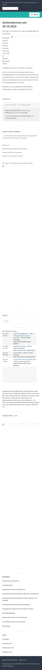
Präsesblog (6, 626)
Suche (16, 8)
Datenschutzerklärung (9, 660)
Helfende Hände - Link (9, 415)
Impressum (22, 660)
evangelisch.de (7, 585)
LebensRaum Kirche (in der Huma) (13, 622)
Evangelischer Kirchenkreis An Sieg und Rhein (17, 609)
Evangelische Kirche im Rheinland (13, 589)
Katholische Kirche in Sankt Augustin (14, 617)
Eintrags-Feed (7, 643)
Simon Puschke (11, 105)
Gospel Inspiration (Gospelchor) (12, 152)
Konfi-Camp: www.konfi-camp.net (12, 156)
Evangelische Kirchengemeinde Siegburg (16, 604)
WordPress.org (7, 652)
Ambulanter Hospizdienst (10, 581)
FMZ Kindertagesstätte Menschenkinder (14, 149)
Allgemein (7, 99)
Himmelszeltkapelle (8, 613)
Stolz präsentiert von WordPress (13, 664)
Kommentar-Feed (8, 648)
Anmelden (5, 639)
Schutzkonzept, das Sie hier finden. (22, 163)
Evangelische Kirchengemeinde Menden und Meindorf (20, 594)
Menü (36, 15)
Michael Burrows (7, 666)
